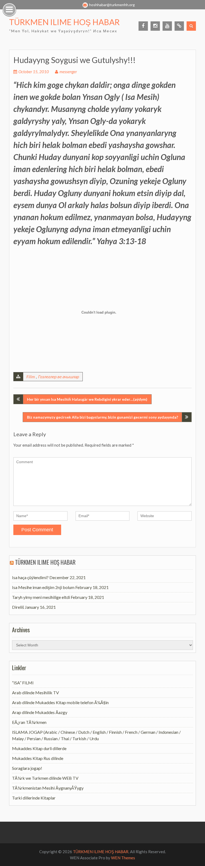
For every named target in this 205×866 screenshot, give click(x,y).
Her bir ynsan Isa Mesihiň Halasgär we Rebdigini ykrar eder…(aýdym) (87, 399)
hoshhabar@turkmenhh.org (112, 4)
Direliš (18, 607)
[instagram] (155, 26)
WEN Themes (123, 857)
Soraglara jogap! (27, 768)
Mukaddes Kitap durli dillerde (39, 748)
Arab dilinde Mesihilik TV (35, 692)
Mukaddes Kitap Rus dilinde (37, 758)
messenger (68, 71)
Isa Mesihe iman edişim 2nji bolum (43, 587)
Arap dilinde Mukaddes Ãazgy (39, 712)
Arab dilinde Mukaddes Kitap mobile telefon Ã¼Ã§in (60, 702)
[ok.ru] (179, 26)
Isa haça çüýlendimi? (30, 577)
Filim (30, 376)
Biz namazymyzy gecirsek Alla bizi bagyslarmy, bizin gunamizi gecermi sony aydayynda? (102, 417)
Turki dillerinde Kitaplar (34, 797)
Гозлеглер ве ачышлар (58, 376)
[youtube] (167, 26)
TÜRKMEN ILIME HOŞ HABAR (64, 22)
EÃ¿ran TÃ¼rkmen (29, 722)
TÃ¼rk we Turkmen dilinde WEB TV (45, 778)
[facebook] (143, 26)
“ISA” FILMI (23, 682)
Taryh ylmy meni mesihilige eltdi (41, 597)
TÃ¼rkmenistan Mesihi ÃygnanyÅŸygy (48, 787)
